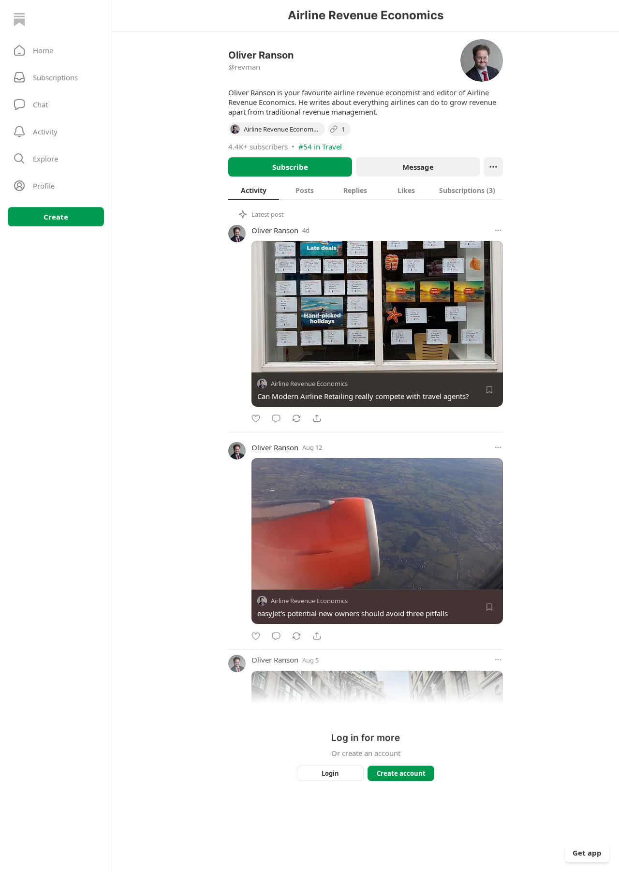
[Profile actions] (493, 167)
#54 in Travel (320, 146)
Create (56, 217)
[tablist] (365, 190)
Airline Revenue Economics (309, 383)
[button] (56, 50)
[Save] (489, 390)
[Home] (19, 19)
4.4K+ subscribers (258, 146)
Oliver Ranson (274, 230)
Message (418, 167)
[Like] (256, 418)
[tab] (253, 190)
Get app (587, 852)
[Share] (317, 418)
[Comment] (276, 418)
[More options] (498, 230)
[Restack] (296, 418)
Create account (401, 773)
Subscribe (290, 167)
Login (330, 773)
